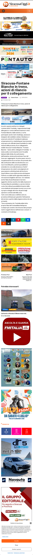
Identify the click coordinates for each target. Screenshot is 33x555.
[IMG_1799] (16, 250)
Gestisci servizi (5, 536)
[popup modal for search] (29, 11)
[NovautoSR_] (16, 461)
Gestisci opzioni (16, 549)
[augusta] (16, 50)
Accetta (16, 541)
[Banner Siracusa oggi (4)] (16, 59)
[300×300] (16, 405)
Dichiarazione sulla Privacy (19, 552)
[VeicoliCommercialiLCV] (16, 35)
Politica (4, 97)
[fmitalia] (16, 66)
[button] (30, 523)
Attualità (5, 308)
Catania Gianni (14, 97)
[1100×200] (16, 42)
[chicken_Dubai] (16, 26)
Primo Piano (13, 308)
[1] (16, 510)
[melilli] (16, 367)
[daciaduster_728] (16, 112)
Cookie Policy (10, 552)
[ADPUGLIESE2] (16, 267)
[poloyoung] (16, 233)
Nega (16, 545)
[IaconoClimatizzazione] (16, 120)
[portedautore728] (16, 242)
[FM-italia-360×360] (16, 331)
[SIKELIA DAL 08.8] (16, 74)
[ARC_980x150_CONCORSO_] (16, 18)
